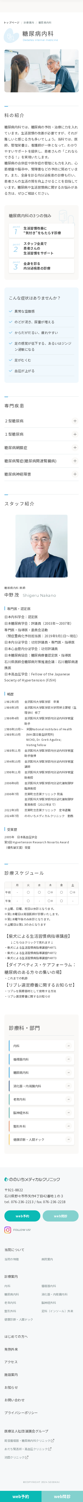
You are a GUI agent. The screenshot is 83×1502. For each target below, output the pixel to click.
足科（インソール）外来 (57, 1311)
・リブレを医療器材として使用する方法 (30, 991)
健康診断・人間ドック (18, 1319)
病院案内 (47, 1259)
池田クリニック (14, 1457)
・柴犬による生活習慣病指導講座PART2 (30, 953)
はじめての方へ (16, 1336)
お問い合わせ (14, 1399)
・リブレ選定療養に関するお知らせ (27, 996)
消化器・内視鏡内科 (54, 1294)
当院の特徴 (11, 1259)
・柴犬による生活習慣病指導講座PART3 (30, 958)
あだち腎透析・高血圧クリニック (25, 1449)
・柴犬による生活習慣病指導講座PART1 (30, 947)
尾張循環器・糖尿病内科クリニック (27, 1441)
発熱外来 (11, 1349)
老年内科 (10, 1303)
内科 (7, 1286)
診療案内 (11, 1276)
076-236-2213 (22, 1201)
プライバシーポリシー (21, 1412)
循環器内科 (49, 1286)
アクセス (11, 1361)
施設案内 (11, 1374)
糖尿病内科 (11, 1294)
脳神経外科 (49, 1303)
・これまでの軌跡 (15, 978)
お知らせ (11, 1387)
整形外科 (10, 1311)
